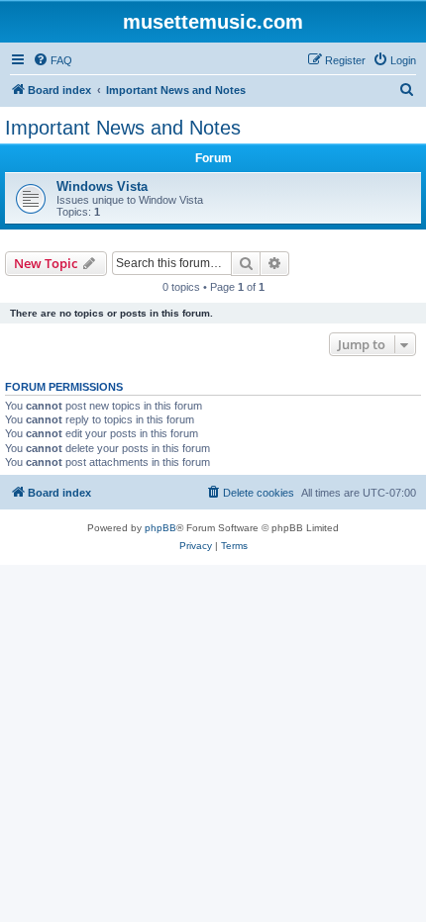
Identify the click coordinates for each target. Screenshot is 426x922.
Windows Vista (102, 186)
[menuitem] (52, 60)
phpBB (160, 527)
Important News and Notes (123, 127)
